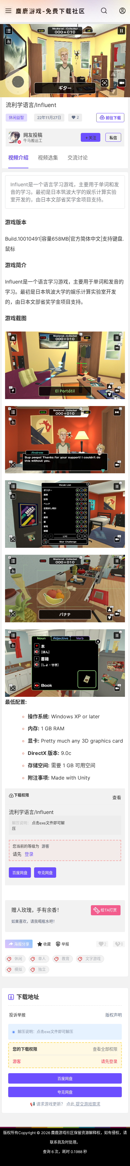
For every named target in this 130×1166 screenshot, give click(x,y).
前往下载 (113, 118)
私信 (113, 137)
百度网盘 (19, 872)
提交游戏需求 (87, 1103)
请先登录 (109, 1061)
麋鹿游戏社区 (62, 1132)
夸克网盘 (45, 872)
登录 (29, 854)
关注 (92, 137)
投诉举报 (17, 1014)
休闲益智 (16, 117)
